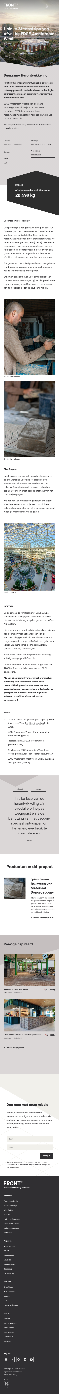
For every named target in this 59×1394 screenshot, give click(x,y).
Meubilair (7, 1260)
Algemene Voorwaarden (13, 1372)
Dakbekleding (9, 1273)
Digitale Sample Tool (11, 1228)
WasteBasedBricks (11, 1201)
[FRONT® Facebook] (12, 1359)
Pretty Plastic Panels (11, 1219)
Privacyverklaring (10, 1374)
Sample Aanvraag (10, 1323)
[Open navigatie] (53, 6)
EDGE (6, 162)
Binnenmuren (36, 155)
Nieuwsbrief (8, 1337)
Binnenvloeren (9, 1264)
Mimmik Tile (8, 1210)
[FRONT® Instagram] (6, 1359)
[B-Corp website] (6, 1384)
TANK (49, 144)
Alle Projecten (9, 1246)
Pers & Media (9, 1332)
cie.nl (25, 735)
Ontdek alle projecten (15, 1048)
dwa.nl (26, 762)
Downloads (8, 1233)
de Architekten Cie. (38, 144)
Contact (7, 1319)
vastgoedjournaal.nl (43, 753)
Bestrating (8, 1269)
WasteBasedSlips (10, 1205)
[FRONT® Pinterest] (18, 1359)
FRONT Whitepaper (11, 1305)
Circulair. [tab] (20, 789)
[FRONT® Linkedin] (24, 1359)
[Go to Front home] (18, 6)
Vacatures (7, 1341)
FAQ (5, 1301)
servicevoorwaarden (30, 1165)
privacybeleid (12, 1165)
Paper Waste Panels (11, 1224)
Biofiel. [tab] (38, 789)
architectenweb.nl (35, 723)
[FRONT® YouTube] (31, 1359)
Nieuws (6, 1296)
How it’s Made (9, 1291)
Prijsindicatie (9, 1328)
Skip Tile (7, 1215)
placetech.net (15, 744)
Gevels (6, 1251)
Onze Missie (8, 1287)
